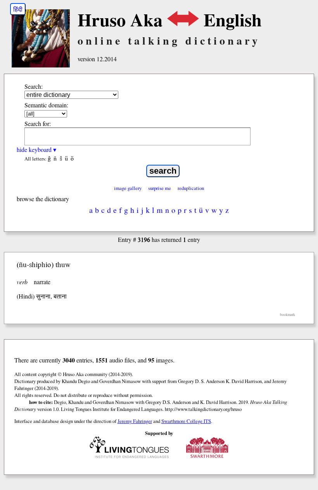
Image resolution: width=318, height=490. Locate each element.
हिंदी (17, 9)
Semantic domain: (46, 105)
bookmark (287, 314)
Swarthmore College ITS (186, 421)
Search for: (37, 123)
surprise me (159, 188)
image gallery (128, 188)
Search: (33, 86)
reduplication (191, 188)
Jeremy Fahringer (135, 421)
